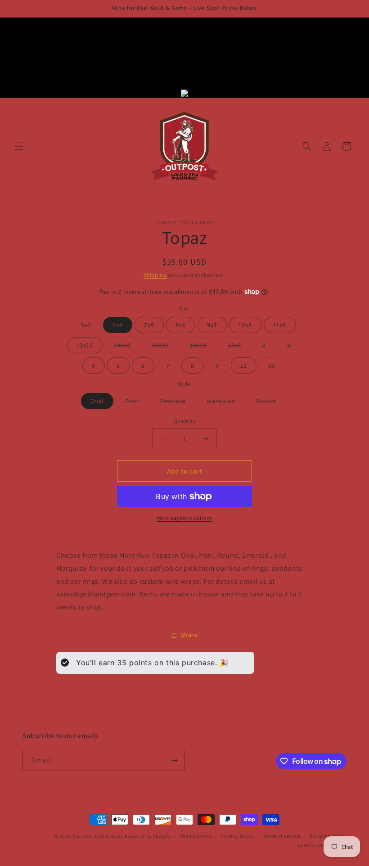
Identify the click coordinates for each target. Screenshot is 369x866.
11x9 (279, 325)
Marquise (225, 403)
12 (276, 367)
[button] (19, 146)
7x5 (149, 325)
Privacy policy (237, 836)
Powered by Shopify (148, 836)
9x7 (212, 325)
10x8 (245, 325)
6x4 (117, 325)
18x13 (203, 347)
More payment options (184, 517)
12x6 (239, 347)
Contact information (322, 845)
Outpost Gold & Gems (98, 836)
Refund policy (196, 836)
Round (271, 403)
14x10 (127, 347)
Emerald (177, 403)
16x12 (165, 347)
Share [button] (189, 635)
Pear (136, 403)
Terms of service (282, 836)
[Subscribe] (174, 760)
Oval (97, 401)
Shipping (155, 274)
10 (243, 365)
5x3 (91, 326)
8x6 (181, 325)
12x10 (84, 345)
